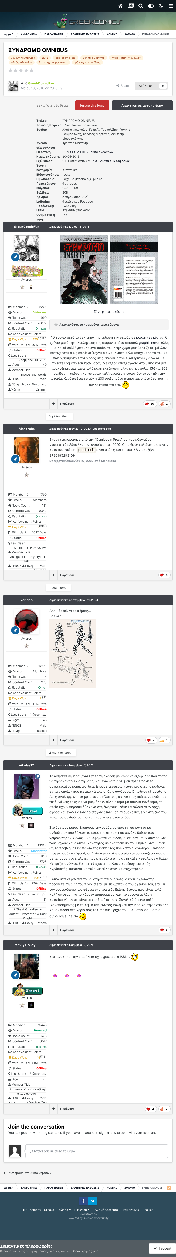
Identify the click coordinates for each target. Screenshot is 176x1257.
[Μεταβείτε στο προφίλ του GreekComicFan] (13, 86)
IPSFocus (48, 1209)
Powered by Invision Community (88, 1218)
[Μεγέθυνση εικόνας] (84, 269)
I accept (164, 1248)
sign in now (107, 1133)
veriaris (27, 600)
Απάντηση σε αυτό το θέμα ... (56, 1151)
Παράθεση (67, 403)
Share (124, 85)
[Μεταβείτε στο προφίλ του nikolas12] (26, 786)
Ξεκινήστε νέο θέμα (52, 105)
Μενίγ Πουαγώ (26, 945)
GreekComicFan (26, 227)
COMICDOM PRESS (75, 152)
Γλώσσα (63, 1209)
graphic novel (149, 343)
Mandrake (27, 429)
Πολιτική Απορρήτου (106, 1209)
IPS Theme (30, 1209)
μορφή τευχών (147, 337)
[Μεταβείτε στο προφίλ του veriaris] (26, 621)
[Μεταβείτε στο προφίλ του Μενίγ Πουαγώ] (26, 966)
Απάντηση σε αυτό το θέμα (142, 105)
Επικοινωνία (131, 1209)
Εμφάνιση (81, 1209)
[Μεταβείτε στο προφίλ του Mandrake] (26, 450)
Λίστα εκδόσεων (102, 152)
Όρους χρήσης (82, 1251)
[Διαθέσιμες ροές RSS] (169, 1187)
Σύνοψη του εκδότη (109, 311)
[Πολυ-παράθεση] (53, 404)
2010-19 (56, 88)
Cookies (148, 1209)
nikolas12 (26, 765)
